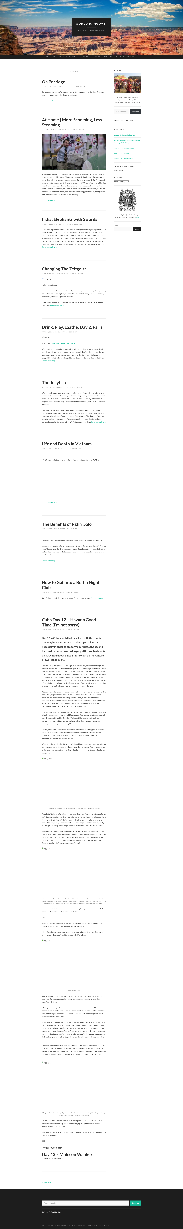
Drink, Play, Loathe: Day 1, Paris (63, 343)
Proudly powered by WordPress (55, 1225)
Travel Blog (56, 56)
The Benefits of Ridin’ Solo (67, 524)
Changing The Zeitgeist (64, 268)
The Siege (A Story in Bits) (125, 56)
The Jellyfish (54, 382)
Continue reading (49, 101)
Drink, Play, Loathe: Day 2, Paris (72, 327)
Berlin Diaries (71, 56)
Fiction (97, 56)
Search (116, 225)
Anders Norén (103, 1225)
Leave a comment (78, 86)
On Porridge (53, 81)
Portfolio (108, 56)
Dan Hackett (63, 86)
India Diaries (85, 56)
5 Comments (73, 332)
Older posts (46, 1182)
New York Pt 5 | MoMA (121, 153)
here (53, 396)
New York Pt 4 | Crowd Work (123, 158)
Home (46, 56)
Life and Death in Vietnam (67, 443)
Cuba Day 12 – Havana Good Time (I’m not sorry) (69, 622)
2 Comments (72, 529)
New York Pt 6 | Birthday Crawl (124, 148)
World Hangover (91, 23)
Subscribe (135, 111)
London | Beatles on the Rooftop (124, 135)
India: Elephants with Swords (69, 219)
